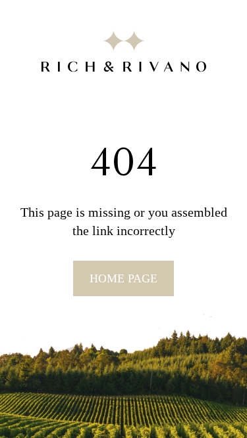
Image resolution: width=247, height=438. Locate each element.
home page (123, 278)
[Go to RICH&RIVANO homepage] (123, 53)
